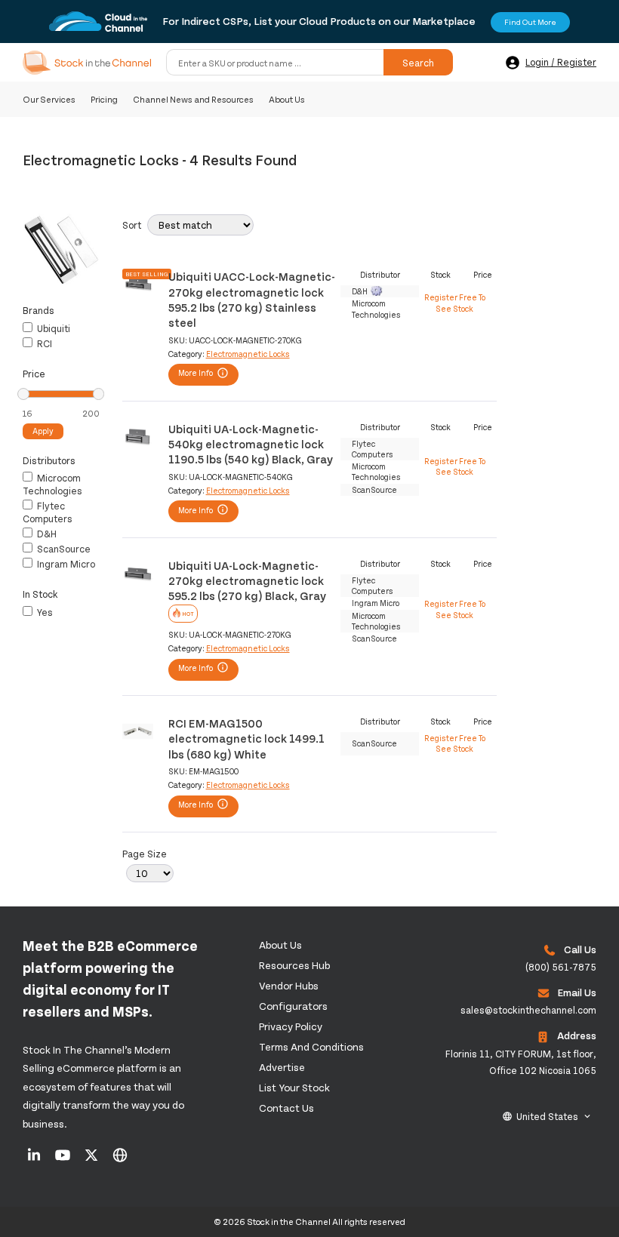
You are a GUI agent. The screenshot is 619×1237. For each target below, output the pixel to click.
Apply (43, 430)
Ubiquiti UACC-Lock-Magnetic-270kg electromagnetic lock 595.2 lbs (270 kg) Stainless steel (251, 299)
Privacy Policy (290, 1026)
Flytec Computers (47, 512)
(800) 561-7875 (560, 967)
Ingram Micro (65, 564)
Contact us (286, 1107)
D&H (46, 534)
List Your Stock (294, 1087)
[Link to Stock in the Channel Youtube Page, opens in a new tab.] (63, 1160)
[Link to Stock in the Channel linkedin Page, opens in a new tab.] (35, 1160)
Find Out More (530, 21)
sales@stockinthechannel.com (528, 1010)
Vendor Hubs (289, 985)
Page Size (144, 854)
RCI (43, 343)
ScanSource (63, 549)
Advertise (282, 1066)
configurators (293, 1005)
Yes (44, 612)
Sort (131, 225)
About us (280, 944)
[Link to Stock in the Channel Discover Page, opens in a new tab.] (120, 1160)
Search (418, 63)
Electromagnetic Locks (248, 353)
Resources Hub (294, 965)
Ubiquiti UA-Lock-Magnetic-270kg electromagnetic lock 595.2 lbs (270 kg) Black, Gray (247, 580)
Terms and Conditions (311, 1046)
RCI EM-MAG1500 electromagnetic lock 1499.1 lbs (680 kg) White (246, 738)
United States (547, 1116)
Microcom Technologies (52, 484)
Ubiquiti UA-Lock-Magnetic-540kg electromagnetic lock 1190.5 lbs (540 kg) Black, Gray (250, 443)
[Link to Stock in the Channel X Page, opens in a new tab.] (92, 1160)
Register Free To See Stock (454, 302)
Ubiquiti (52, 328)
